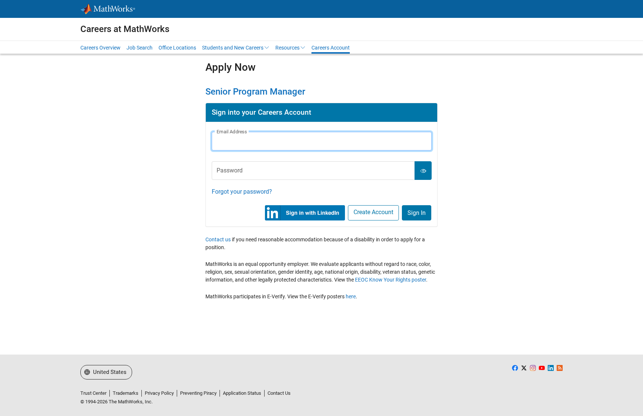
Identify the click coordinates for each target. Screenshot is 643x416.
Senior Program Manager (255, 91)
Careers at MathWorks (124, 29)
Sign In (416, 212)
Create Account (373, 212)
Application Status (242, 393)
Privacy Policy (159, 393)
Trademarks (125, 393)
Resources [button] (287, 48)
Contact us (218, 239)
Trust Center (93, 393)
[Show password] (423, 170)
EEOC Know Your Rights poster (390, 280)
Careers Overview (100, 48)
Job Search (140, 48)
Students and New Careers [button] (232, 48)
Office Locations (177, 48)
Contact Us (279, 393)
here (351, 296)
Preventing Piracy (198, 393)
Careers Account (330, 48)
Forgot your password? (242, 191)
